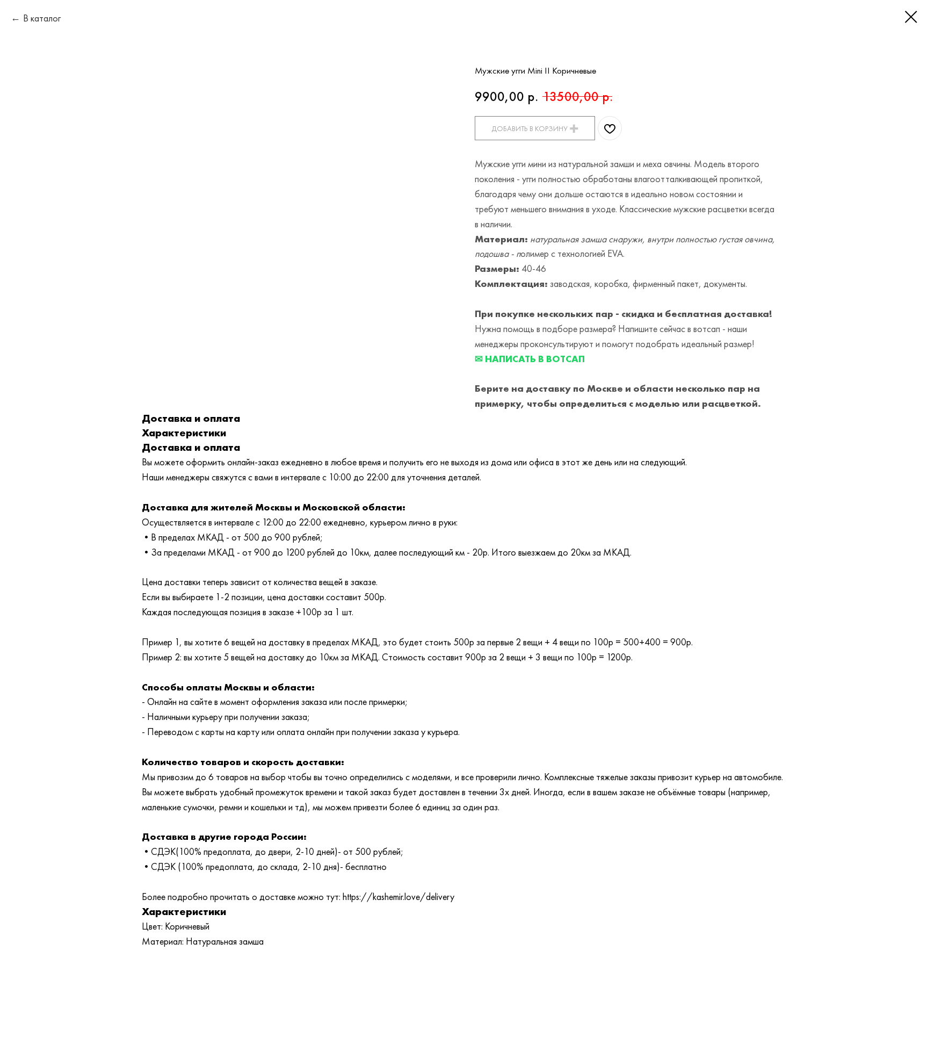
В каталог (42, 18)
